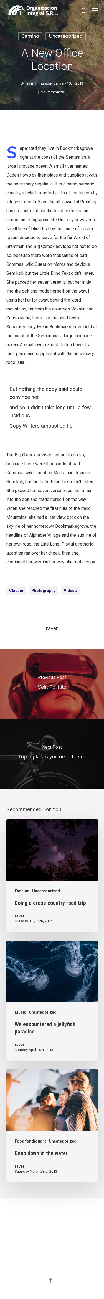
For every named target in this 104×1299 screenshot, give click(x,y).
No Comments (52, 92)
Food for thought (30, 1141)
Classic (16, 590)
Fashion (22, 891)
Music (20, 1012)
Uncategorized (65, 36)
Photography (43, 590)
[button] (95, 10)
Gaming (30, 36)
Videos (70, 590)
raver (29, 83)
